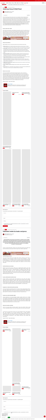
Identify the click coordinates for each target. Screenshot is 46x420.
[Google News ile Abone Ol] (5, 15)
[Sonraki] (7, 4)
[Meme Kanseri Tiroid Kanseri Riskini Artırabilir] (26, 356)
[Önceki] (6, 4)
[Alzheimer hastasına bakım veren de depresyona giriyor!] (26, 120)
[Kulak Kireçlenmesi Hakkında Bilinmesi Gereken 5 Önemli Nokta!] (16, 177)
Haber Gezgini (7, 11)
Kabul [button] (9, 417)
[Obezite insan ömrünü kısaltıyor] (16, 120)
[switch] (43, 2)
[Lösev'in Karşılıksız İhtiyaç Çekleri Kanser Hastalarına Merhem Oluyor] (16, 356)
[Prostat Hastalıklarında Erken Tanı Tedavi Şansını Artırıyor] (7, 120)
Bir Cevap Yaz (5, 209)
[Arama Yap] (44, 2)
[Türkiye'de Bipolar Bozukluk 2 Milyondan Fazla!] (7, 177)
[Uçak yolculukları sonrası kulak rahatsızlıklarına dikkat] (7, 356)
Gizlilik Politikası (3, 417)
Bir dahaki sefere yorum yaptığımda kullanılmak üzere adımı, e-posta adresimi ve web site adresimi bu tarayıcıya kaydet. (16, 224)
